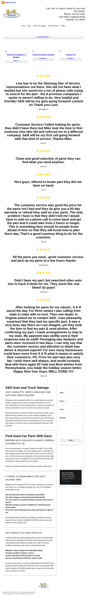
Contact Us (71, 55)
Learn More (42, 58)
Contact (63, 26)
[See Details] (78, 474)
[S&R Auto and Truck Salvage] (43, 585)
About (29, 26)
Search (15, 60)
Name (62, 392)
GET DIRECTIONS (66, 481)
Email (62, 409)
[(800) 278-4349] (8, 2)
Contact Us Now (42, 37)
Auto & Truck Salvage (39, 26)
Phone (62, 401)
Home (23, 26)
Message (63, 417)
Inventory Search (53, 26)
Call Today (70, 58)
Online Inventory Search (43, 55)
